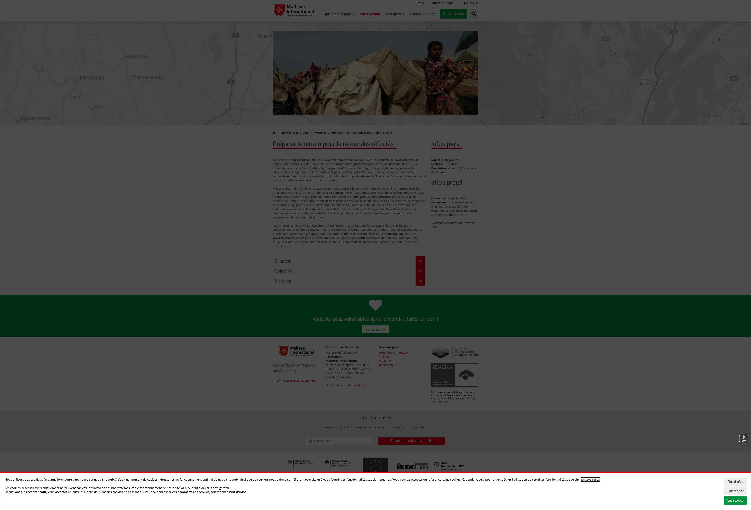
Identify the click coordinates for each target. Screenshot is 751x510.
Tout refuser (735, 491)
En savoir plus (590, 479)
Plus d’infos (735, 482)
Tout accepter (735, 500)
